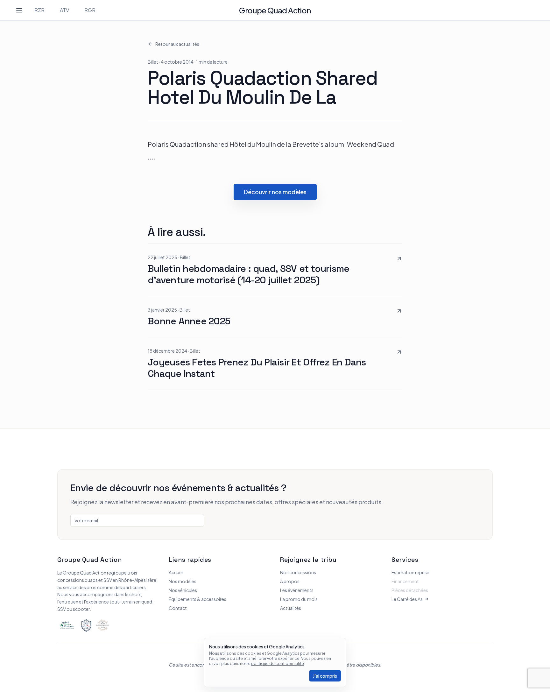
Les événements (297, 590)
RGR (89, 10)
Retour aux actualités (177, 44)
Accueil (176, 572)
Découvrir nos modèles (275, 191)
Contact (178, 608)
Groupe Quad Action (275, 10)
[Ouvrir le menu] (19, 10)
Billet (153, 62)
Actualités (290, 608)
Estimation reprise (410, 572)
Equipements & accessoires (197, 599)
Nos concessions (298, 572)
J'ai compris (325, 676)
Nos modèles (182, 581)
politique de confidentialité (277, 663)
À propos (290, 581)
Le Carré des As (407, 599)
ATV (64, 10)
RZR (39, 10)
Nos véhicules (183, 590)
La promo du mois (299, 599)
